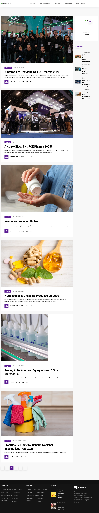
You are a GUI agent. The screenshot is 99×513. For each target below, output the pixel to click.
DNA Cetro (8, 67)
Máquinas (57, 3)
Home (2, 10)
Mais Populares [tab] (79, 46)
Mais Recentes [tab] (79, 48)
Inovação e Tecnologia (4, 499)
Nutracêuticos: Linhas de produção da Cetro (31, 295)
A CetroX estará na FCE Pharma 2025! (28, 146)
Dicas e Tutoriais (81, 3)
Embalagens (68, 3)
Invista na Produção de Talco (22, 221)
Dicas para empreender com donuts (60, 507)
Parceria (16, 501)
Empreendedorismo (45, 3)
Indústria (32, 3)
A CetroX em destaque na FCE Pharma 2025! (32, 72)
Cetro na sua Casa (6, 489)
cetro (12, 382)
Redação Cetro (14, 81)
